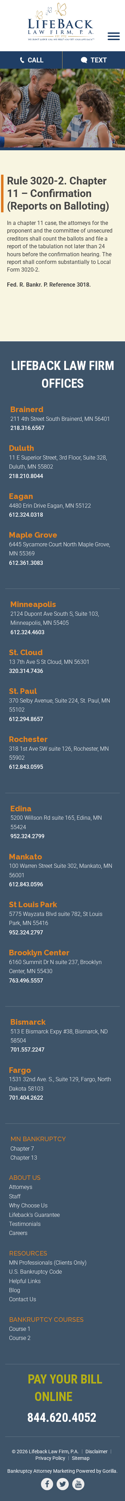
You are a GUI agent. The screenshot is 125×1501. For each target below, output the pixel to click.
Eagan (21, 496)
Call (35, 60)
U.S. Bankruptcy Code (35, 1271)
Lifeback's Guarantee (34, 1215)
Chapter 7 (22, 1148)
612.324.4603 (27, 632)
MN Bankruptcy (38, 1139)
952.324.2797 (26, 932)
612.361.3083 (26, 563)
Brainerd (26, 409)
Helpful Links (25, 1281)
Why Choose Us (28, 1205)
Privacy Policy (50, 1458)
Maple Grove (33, 534)
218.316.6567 (27, 428)
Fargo (20, 1070)
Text (99, 60)
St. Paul (23, 691)
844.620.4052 (62, 1417)
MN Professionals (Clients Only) (47, 1262)
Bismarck (27, 1021)
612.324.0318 (26, 514)
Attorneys (20, 1187)
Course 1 (20, 1329)
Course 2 (20, 1338)
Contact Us (22, 1299)
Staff (14, 1196)
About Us (25, 1177)
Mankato (25, 856)
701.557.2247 (27, 1049)
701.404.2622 (26, 1097)
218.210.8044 (26, 476)
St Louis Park (33, 904)
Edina (21, 808)
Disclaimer (96, 1451)
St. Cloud (26, 652)
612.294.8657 (26, 719)
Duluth (21, 448)
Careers (18, 1233)
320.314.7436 (26, 671)
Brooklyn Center (39, 952)
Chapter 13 (23, 1157)
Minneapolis (33, 604)
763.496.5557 (26, 980)
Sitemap (81, 1458)
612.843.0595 (26, 767)
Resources (28, 1253)
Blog (14, 1290)
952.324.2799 (27, 836)
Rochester (28, 739)
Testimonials (25, 1224)
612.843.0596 (26, 884)
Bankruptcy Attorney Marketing (41, 1471)
